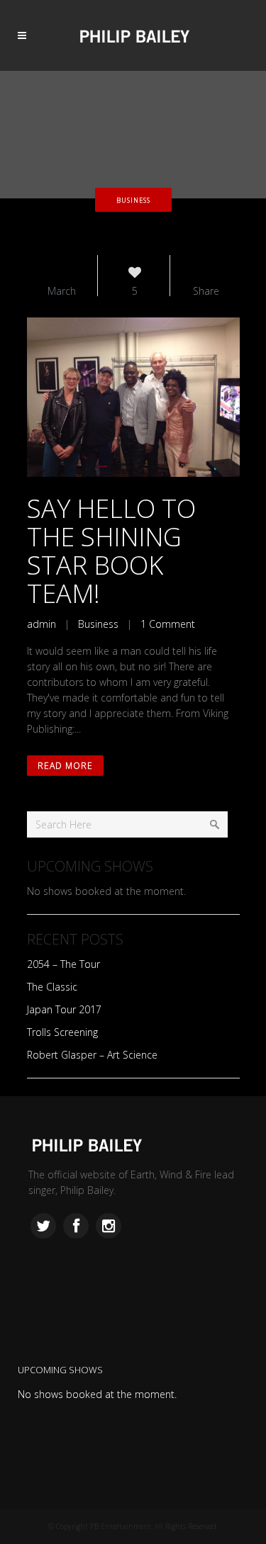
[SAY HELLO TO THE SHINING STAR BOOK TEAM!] (133, 397)
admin (41, 624)
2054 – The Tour (63, 964)
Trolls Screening (62, 1032)
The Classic (52, 986)
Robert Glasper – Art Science (92, 1054)
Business (98, 624)
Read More (65, 766)
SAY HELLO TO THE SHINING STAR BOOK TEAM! (111, 551)
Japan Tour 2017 (64, 1009)
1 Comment (167, 624)
